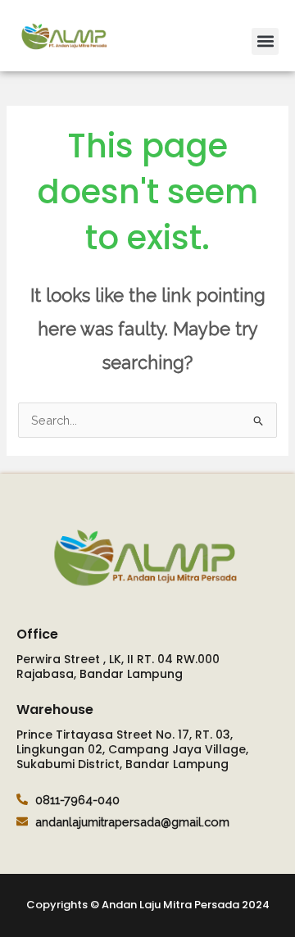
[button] (265, 41)
